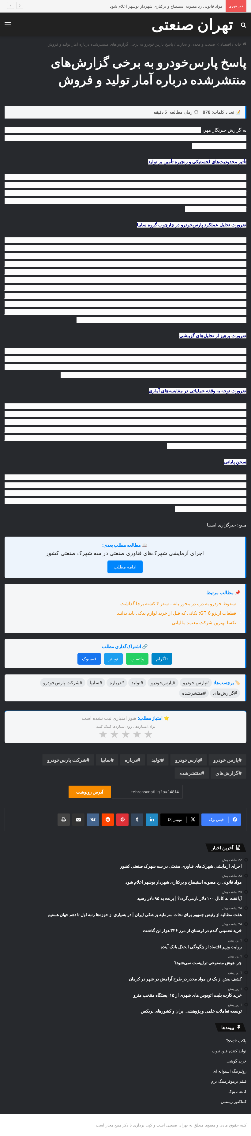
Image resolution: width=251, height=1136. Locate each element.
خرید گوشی (236, 1061)
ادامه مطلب (125, 567)
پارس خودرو (225, 760)
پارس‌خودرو (187, 760)
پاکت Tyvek (236, 1040)
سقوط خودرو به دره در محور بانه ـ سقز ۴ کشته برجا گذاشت (178, 603)
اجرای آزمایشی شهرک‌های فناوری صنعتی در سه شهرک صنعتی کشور (125, 553)
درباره (131, 760)
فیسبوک (89, 658)
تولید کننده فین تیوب (229, 1050)
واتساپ (137, 658)
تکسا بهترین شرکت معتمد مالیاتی (204, 622)
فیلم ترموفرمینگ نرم (228, 1081)
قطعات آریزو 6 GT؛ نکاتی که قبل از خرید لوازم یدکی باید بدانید (176, 613)
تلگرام (162, 658)
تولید (156, 760)
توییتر (113, 658)
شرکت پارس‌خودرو (66, 760)
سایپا (106, 760)
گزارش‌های (226, 773)
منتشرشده (190, 773)
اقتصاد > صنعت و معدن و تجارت (204, 44)
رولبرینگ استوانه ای (229, 1071)
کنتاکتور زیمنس (233, 1101)
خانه (238, 44)
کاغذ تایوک (237, 1091)
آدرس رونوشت (89, 791)
